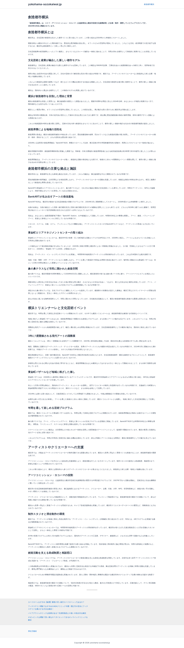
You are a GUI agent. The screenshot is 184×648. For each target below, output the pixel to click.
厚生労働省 (32, 631)
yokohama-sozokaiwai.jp (45, 4)
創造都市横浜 (149, 4)
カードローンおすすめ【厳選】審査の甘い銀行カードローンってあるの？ (56, 602)
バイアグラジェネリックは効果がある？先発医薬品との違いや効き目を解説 (57, 613)
